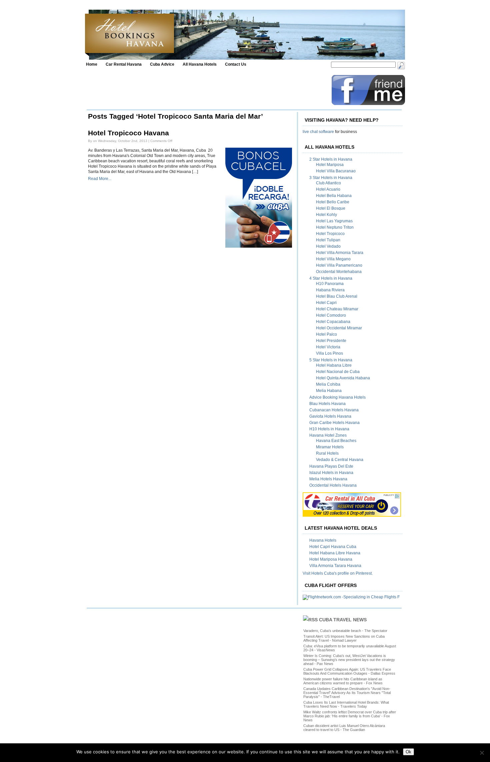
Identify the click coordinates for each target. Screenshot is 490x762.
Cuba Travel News (343, 619)
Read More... (99, 178)
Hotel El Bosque (330, 208)
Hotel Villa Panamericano (339, 265)
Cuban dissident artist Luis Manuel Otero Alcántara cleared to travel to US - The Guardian (344, 728)
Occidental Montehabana (339, 271)
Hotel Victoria (328, 347)
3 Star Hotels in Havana (330, 177)
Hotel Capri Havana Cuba (332, 546)
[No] (481, 752)
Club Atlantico (328, 183)
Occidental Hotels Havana (333, 485)
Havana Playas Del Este (331, 466)
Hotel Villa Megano (333, 259)
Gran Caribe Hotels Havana (334, 422)
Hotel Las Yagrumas (334, 221)
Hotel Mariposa (330, 164)
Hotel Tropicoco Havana (128, 133)
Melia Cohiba (328, 384)
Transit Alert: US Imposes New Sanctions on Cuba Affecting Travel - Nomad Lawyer (344, 638)
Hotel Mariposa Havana (330, 559)
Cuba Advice (162, 64)
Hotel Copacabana (333, 321)
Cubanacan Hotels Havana (334, 410)
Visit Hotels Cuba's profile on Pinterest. (338, 573)
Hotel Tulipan (328, 240)
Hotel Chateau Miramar (337, 309)
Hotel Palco (326, 334)
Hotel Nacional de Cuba (338, 371)
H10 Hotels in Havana (329, 429)
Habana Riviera (330, 290)
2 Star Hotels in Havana (330, 159)
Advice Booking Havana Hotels (337, 397)
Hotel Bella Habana (334, 195)
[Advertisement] (207, 90)
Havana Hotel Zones (328, 435)
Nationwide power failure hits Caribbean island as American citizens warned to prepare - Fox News (343, 681)
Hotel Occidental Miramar (339, 328)
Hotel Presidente (331, 340)
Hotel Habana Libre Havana (334, 553)
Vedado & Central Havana (339, 459)
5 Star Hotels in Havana (330, 360)
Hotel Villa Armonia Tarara (339, 252)
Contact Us (235, 64)
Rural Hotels (327, 453)
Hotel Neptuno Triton (335, 227)
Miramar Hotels (330, 447)
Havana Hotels (322, 540)
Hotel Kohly (326, 214)
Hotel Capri (326, 302)
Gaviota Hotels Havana (330, 416)
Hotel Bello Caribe (332, 202)
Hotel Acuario (328, 189)
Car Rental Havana (124, 64)
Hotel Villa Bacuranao (336, 171)
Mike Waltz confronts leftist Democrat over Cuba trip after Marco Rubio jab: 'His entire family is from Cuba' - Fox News (349, 716)
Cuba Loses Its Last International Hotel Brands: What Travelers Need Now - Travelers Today (346, 704)
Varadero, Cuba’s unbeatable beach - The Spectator (345, 631)
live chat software (318, 131)
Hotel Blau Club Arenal (336, 296)
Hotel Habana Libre (334, 365)
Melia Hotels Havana (328, 479)
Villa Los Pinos (329, 353)
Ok (408, 751)
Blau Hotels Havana (327, 403)
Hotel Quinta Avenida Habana (343, 378)
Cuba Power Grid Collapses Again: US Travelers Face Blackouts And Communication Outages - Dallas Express (349, 671)
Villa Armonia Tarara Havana (335, 565)
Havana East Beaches (336, 440)
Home (91, 64)
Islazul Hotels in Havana (331, 472)
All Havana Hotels (200, 64)
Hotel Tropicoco (330, 233)
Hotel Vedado (328, 246)
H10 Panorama (330, 283)
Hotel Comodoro (331, 315)
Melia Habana (329, 390)
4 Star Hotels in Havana (330, 278)
